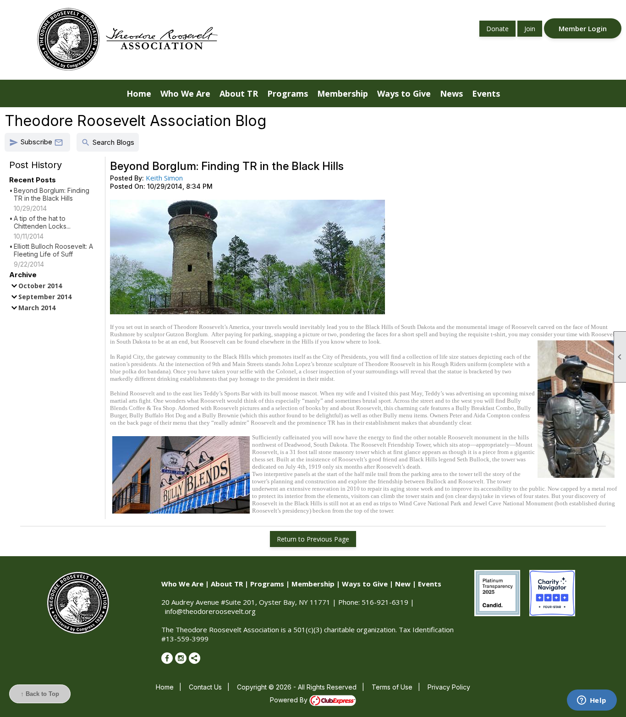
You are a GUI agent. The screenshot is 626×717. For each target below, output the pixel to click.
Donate (497, 28)
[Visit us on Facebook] (167, 658)
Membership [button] (342, 93)
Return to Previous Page (313, 539)
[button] (37, 142)
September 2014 (44, 296)
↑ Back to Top (40, 693)
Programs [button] (287, 93)
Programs (267, 583)
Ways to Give (365, 583)
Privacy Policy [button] (449, 687)
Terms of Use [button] (392, 687)
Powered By (289, 700)
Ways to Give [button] (404, 93)
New (403, 583)
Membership (313, 583)
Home (138, 93)
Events (429, 583)
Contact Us (205, 687)
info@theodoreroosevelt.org (210, 611)
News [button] (451, 93)
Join (529, 28)
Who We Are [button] (185, 93)
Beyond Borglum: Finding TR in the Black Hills (51, 194)
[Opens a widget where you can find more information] (591, 701)
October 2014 (40, 285)
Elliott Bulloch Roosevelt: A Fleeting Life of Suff (53, 250)
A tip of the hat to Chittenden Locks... (42, 222)
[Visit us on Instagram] (181, 658)
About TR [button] (239, 93)
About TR (227, 583)
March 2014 (36, 307)
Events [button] (486, 93)
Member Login (583, 28)
